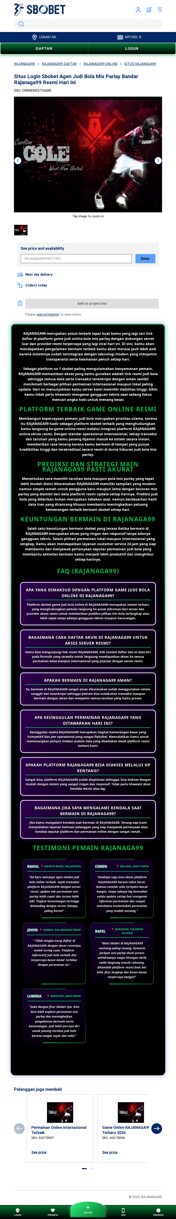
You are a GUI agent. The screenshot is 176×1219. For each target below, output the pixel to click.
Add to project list (92, 303)
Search (20, 24)
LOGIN (131, 48)
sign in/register (48, 314)
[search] (88, 24)
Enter (145, 259)
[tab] (84, 1168)
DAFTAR (44, 48)
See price (39, 1152)
